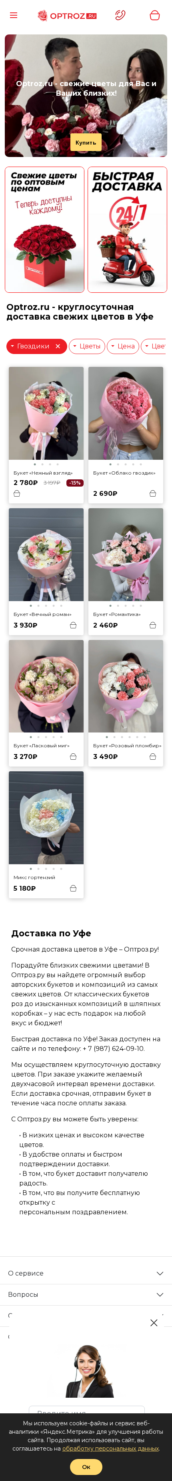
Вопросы (23, 1294)
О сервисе (26, 1273)
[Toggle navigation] (13, 15)
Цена (125, 346)
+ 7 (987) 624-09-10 (113, 1048)
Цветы (89, 346)
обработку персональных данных (110, 1448)
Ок (86, 1467)
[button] (34, 464)
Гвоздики (38, 346)
